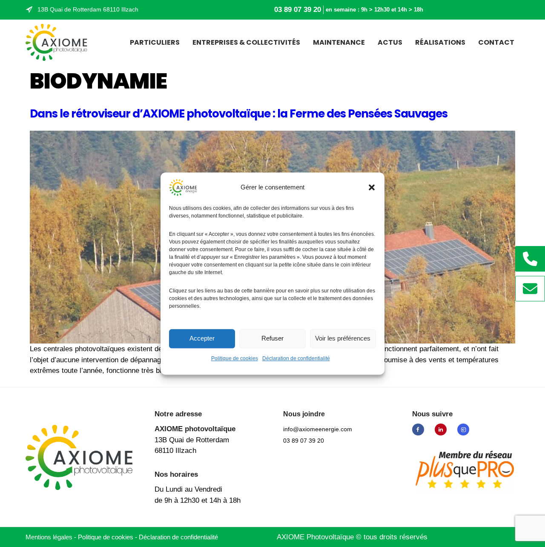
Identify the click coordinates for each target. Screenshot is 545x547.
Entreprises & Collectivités (246, 42)
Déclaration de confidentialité (296, 358)
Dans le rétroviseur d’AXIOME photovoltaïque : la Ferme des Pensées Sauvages (238, 113)
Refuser (272, 338)
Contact (496, 42)
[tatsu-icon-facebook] (420, 429)
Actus (390, 42)
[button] (371, 187)
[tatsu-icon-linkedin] (443, 429)
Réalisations (440, 42)
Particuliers (155, 42)
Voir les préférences (342, 338)
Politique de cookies (234, 358)
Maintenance (339, 42)
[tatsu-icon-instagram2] (463, 429)
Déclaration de (178, 537)
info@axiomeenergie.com (317, 429)
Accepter (202, 338)
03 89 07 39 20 (297, 10)
